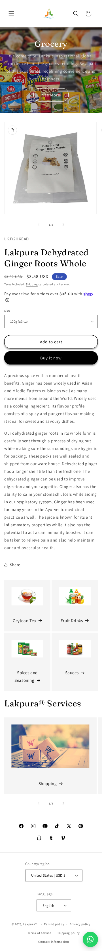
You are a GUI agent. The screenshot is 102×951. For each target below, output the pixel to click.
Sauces (72, 672)
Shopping (48, 783)
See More (51, 95)
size (7, 310)
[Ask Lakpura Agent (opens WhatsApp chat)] (90, 939)
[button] (11, 13)
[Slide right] (63, 224)
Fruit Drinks (72, 620)
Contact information (53, 942)
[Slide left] (38, 224)
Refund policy (54, 924)
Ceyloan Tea (24, 620)
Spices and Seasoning (26, 676)
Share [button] (15, 564)
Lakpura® (30, 924)
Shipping (32, 284)
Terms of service (39, 933)
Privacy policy (79, 924)
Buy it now (51, 358)
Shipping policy (68, 933)
